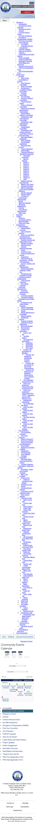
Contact (24, 6)
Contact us (10, 803)
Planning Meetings (20, 687)
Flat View (14, 657)
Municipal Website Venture (17, 821)
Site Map (31, 6)
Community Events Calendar (13, 711)
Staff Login (9, 807)
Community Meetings (28, 687)
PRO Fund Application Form (13, 757)
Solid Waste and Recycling (12, 751)
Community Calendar (6, 687)
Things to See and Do (11, 754)
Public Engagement (10, 745)
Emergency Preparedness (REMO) (16, 725)
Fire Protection (8, 731)
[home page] (5, 7)
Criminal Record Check (11, 719)
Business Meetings (6, 700)
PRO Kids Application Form (13, 760)
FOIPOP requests (9, 734)
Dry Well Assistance (10, 722)
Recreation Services (10, 748)
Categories (20, 657)
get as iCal (27, 657)
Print (17, 663)
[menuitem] (24, 26)
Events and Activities (20, 693)
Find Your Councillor (10, 728)
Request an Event (26, 641)
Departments (17, 810)
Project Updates (9, 742)
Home (32, 3)
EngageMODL (16, 6)
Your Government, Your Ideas (28, 693)
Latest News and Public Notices (14, 739)
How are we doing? (10, 737)
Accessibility (7, 708)
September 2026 (28, 680)
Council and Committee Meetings (13, 688)
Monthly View (7, 657)
